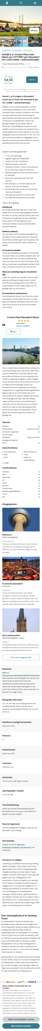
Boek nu (32, 80)
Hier (19, 949)
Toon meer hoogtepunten (21, 657)
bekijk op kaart (33, 67)
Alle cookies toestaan (21, 1026)
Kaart (14, 331)
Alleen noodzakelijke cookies (21, 1019)
